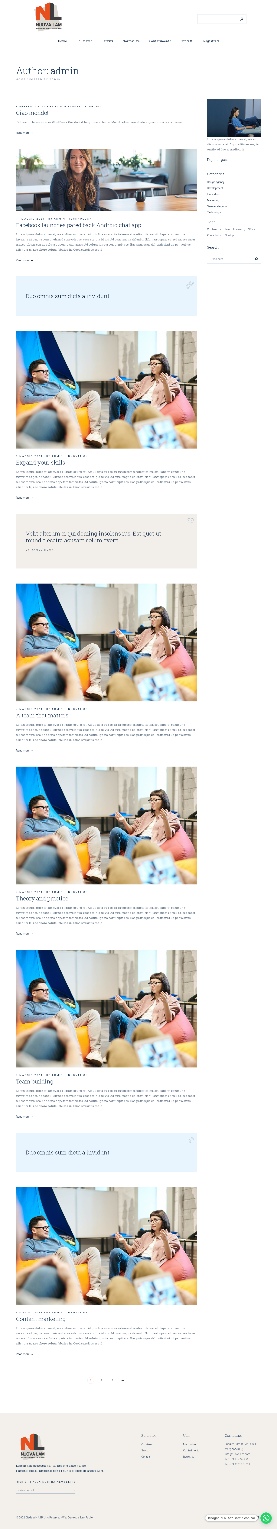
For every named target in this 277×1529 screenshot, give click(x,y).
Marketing (213, 200)
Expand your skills (40, 462)
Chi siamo (147, 1444)
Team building (35, 1081)
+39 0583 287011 (239, 1464)
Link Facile (86, 1517)
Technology (80, 218)
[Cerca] (241, 19)
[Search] (256, 259)
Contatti (146, 1456)
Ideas (227, 229)
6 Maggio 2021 (29, 1312)
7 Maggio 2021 (29, 456)
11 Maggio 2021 (30, 218)
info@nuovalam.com (237, 1454)
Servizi (145, 1450)
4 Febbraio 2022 (31, 106)
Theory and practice (42, 898)
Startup (229, 235)
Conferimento (191, 1450)
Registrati (188, 1456)
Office (251, 229)
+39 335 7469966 (239, 1459)
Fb (257, 1517)
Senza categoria (86, 106)
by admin (58, 106)
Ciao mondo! (32, 112)
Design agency (215, 182)
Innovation (77, 456)
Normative (189, 1444)
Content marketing (41, 1318)
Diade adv (31, 1517)
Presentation (214, 235)
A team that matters (42, 715)
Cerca (201, 11)
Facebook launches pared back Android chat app (78, 225)
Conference (214, 229)
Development (215, 188)
